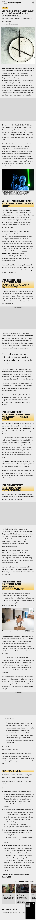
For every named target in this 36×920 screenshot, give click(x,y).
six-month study (11, 846)
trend (10, 71)
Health (5, 913)
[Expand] (27, 904)
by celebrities (13, 125)
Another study (7, 550)
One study (7, 792)
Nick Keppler (8, 21)
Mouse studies (7, 231)
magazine (23, 193)
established (6, 75)
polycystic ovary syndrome (19, 298)
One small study (7, 636)
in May (20, 440)
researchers (20, 810)
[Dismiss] (33, 904)
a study (5, 529)
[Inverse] (14, 2)
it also (28, 212)
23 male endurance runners (22, 830)
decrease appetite (25, 210)
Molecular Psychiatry (10, 440)
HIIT (23, 646)
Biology (15, 913)
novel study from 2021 (15, 423)
